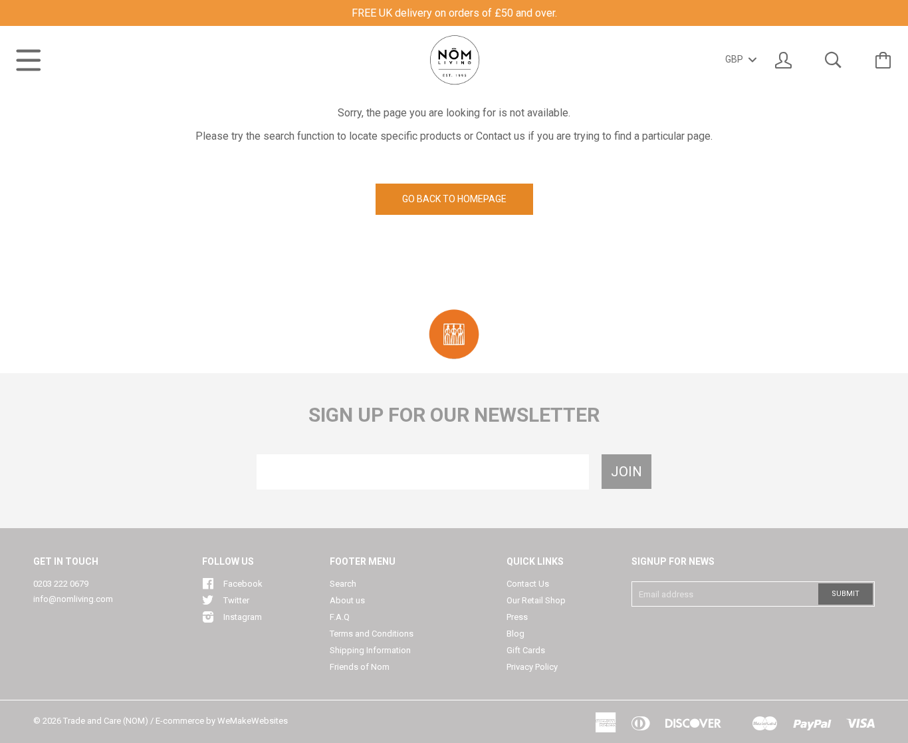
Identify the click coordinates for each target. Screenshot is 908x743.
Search (343, 584)
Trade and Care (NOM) (105, 721)
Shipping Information (370, 650)
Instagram (242, 617)
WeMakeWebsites (252, 721)
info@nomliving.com (73, 599)
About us (347, 600)
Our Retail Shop (536, 600)
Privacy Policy (532, 667)
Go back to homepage (454, 199)
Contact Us (528, 584)
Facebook (243, 584)
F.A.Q (340, 617)
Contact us (500, 136)
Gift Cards (526, 650)
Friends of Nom (360, 667)
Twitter (236, 600)
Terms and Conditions (371, 634)
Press (517, 617)
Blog (515, 634)
